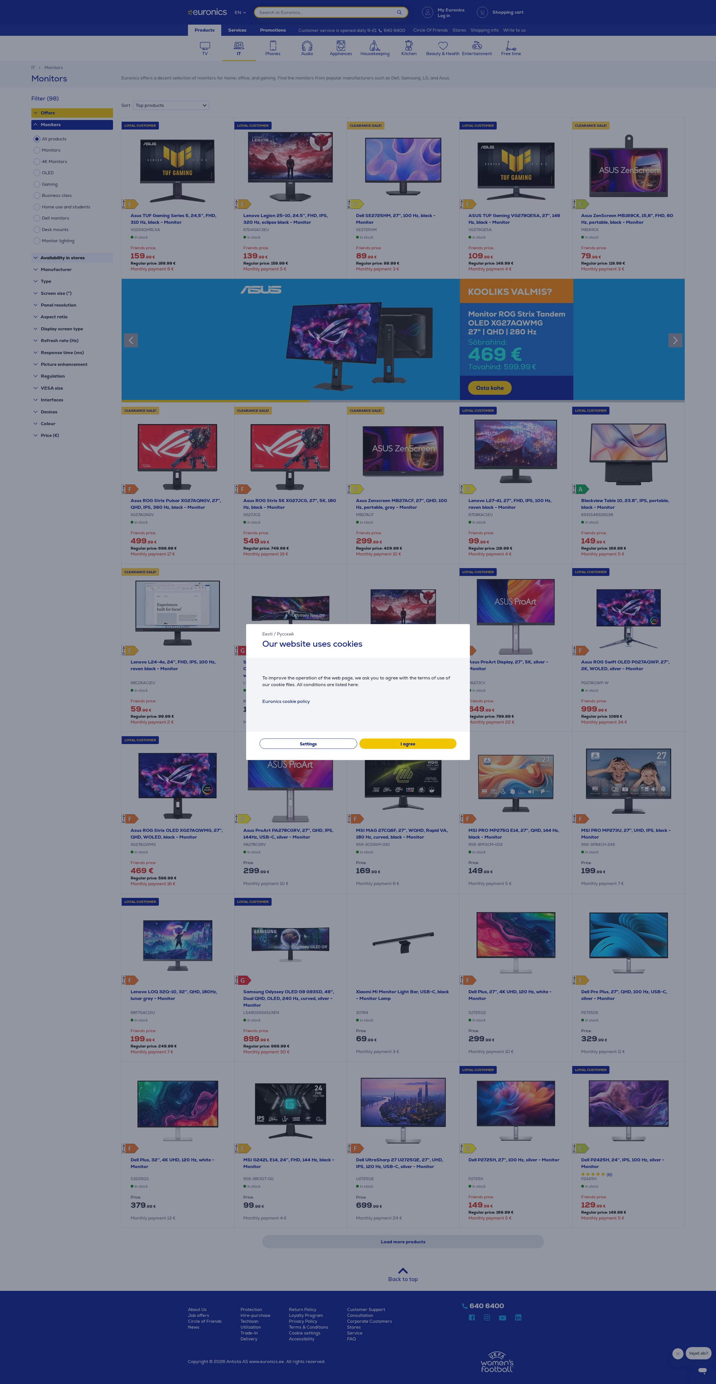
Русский (285, 634)
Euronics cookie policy (286, 701)
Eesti (267, 634)
